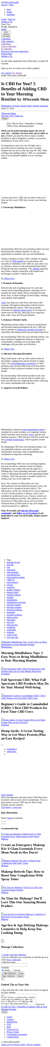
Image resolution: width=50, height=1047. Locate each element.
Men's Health (33, 106)
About (9, 1017)
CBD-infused (17, 261)
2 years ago (17, 807)
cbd (8, 567)
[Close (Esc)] (2, 821)
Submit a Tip (6, 22)
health (9, 12)
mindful (36, 269)
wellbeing (11, 627)
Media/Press (12, 1022)
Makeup (4, 839)
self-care (10, 622)
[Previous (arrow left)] (2, 823)
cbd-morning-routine (16, 577)
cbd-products (12, 582)
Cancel (20, 976)
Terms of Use (12, 1029)
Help (9, 1027)
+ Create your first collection (13, 955)
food (9, 9)
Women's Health (19, 106)
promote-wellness (14, 615)
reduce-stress (12, 617)
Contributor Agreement (17, 1034)
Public (7, 970)
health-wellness (13, 590)
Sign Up (11, 19)
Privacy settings (34, 1044)
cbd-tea (10, 585)
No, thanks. (17, 73)
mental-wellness (14, 595)
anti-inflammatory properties (23, 363)
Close (21, 973)
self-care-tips (12, 625)
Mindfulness (6, 106)
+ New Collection (9, 973)
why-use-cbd (12, 637)
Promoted (44, 106)
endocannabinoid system (33, 429)
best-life (10, 565)
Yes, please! (6, 73)
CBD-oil (10, 580)
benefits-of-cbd (13, 562)
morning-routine (14, 605)
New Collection (14, 960)
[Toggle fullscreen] (5, 821)
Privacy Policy (13, 1032)
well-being (11, 630)
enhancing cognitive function (30, 329)
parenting (11, 14)
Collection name (8, 962)
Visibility (5, 967)
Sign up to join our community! (15, 51)
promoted (11, 612)
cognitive (11, 587)
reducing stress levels (22, 310)
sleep (31, 434)
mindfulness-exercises (16, 602)
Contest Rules (13, 1037)
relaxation (11, 620)
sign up (4, 5)
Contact (10, 1019)
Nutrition (5, 725)
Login (3, 19)
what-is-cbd (12, 635)
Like (3, 807)
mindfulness (12, 600)
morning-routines (14, 607)
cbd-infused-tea (13, 575)
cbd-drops (11, 570)
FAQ (9, 1024)
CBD (3, 302)
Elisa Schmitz (7, 795)
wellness (10, 632)
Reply (8, 807)
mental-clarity (13, 592)
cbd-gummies (12, 572)
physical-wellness (14, 610)
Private (17, 970)
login (11, 5)
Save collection (8, 976)
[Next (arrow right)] (5, 823)
